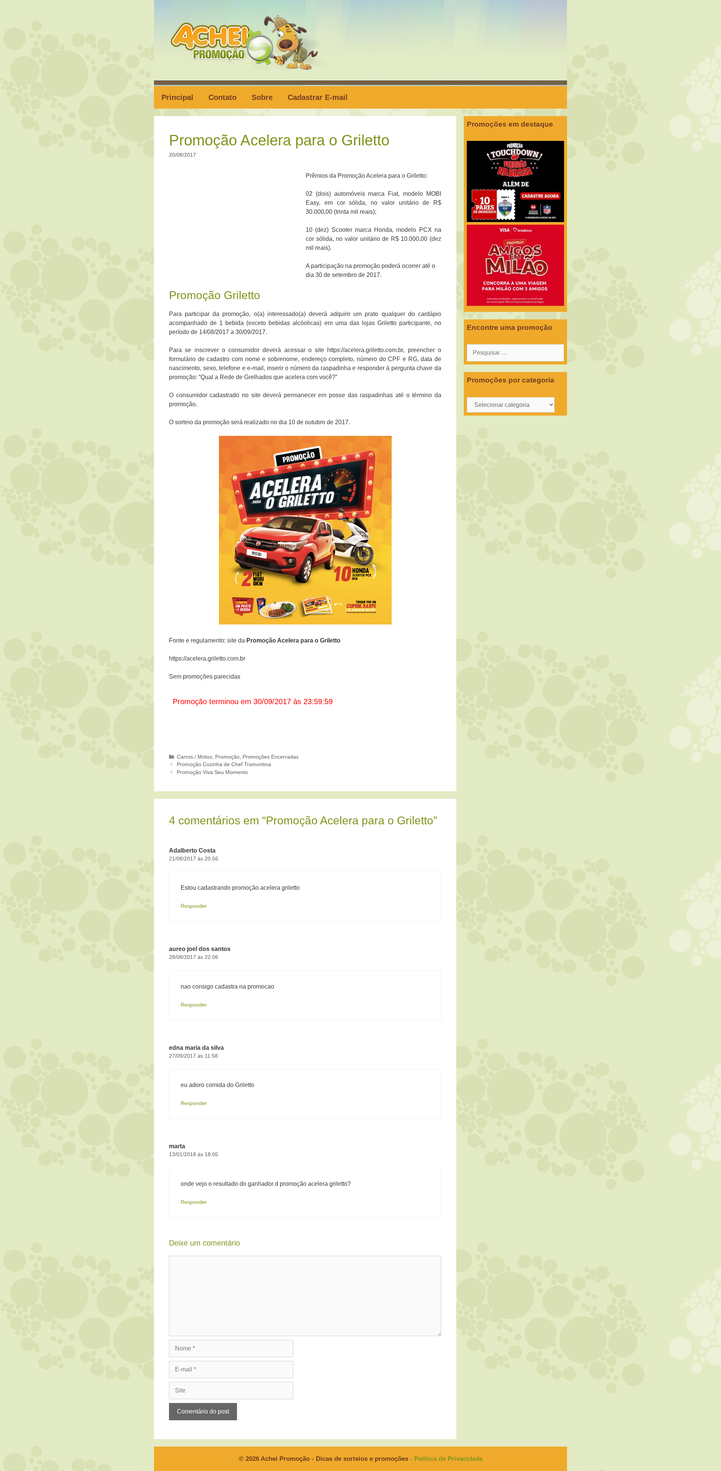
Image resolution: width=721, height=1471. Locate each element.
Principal (177, 97)
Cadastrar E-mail (318, 97)
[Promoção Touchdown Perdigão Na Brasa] (515, 220)
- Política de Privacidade (446, 1458)
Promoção (227, 757)
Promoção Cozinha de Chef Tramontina (224, 764)
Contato (222, 97)
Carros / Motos (194, 757)
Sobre (262, 97)
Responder (194, 906)
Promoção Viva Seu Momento (212, 772)
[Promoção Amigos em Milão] (515, 303)
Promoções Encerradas (271, 757)
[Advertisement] (239, 227)
